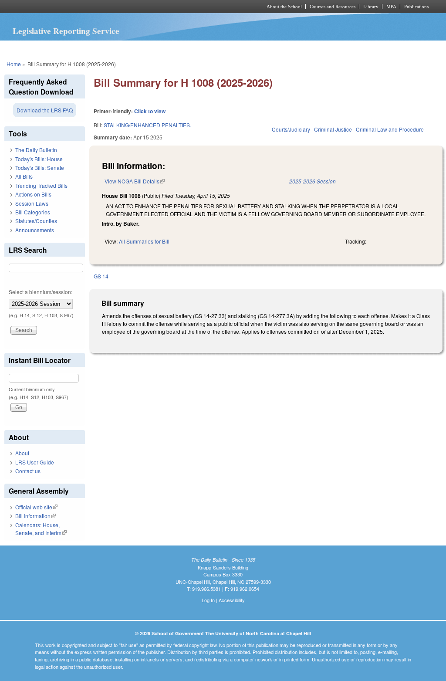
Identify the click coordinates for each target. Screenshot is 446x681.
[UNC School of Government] (108, 6)
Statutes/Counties (36, 220)
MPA (391, 6)
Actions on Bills (33, 194)
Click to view (150, 111)
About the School (284, 6)
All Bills (24, 176)
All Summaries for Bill (144, 241)
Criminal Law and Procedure (390, 129)
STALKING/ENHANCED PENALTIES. (147, 125)
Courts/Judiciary (291, 129)
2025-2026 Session (312, 181)
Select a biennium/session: (40, 291)
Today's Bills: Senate (39, 167)
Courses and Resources (332, 6)
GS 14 (101, 276)
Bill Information (35, 515)
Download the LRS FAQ (45, 110)
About (22, 453)
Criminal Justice (333, 129)
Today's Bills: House (39, 159)
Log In (208, 599)
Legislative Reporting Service (66, 31)
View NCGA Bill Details (135, 181)
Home (14, 64)
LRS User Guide (34, 462)
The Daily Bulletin (36, 149)
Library (370, 6)
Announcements (34, 230)
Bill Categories (32, 212)
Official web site (36, 507)
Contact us (28, 470)
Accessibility (232, 599)
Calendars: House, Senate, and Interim (41, 528)
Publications (416, 6)
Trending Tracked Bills (41, 185)
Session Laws (31, 203)
